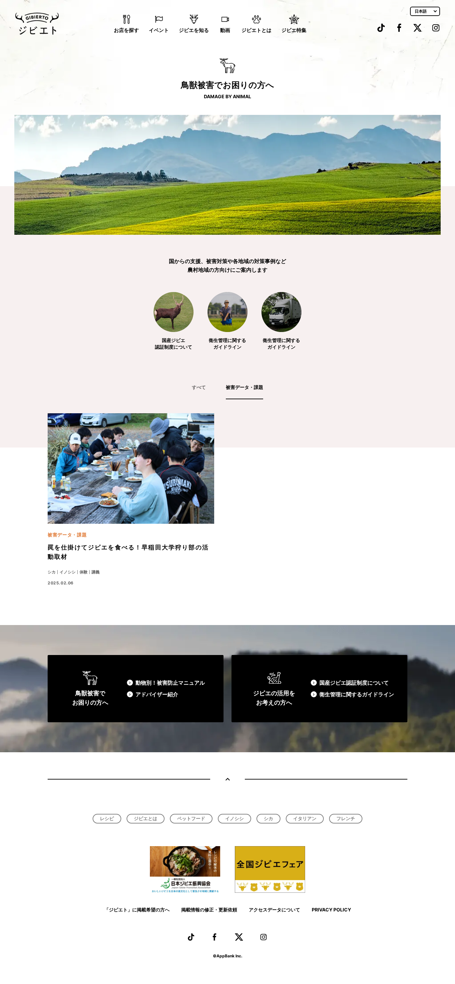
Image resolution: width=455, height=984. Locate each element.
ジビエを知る (194, 30)
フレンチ (345, 818)
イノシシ (234, 818)
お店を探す (126, 30)
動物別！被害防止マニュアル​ (170, 682)
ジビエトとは (256, 30)
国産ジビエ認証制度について (354, 682)
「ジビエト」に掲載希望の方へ (137, 909)
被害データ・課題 (244, 387)
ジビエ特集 (293, 30)
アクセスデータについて (274, 909)
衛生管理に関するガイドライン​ (356, 694)
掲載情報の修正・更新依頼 (209, 909)
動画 (225, 30)
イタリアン (304, 818)
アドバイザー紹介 (157, 694)
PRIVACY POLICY (331, 909)
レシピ (107, 818)
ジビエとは (145, 818)
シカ (268, 818)
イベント (159, 30)
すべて (199, 387)
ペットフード (191, 818)
